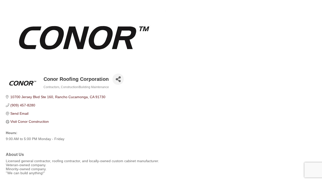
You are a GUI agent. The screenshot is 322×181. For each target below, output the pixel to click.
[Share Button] (118, 79)
